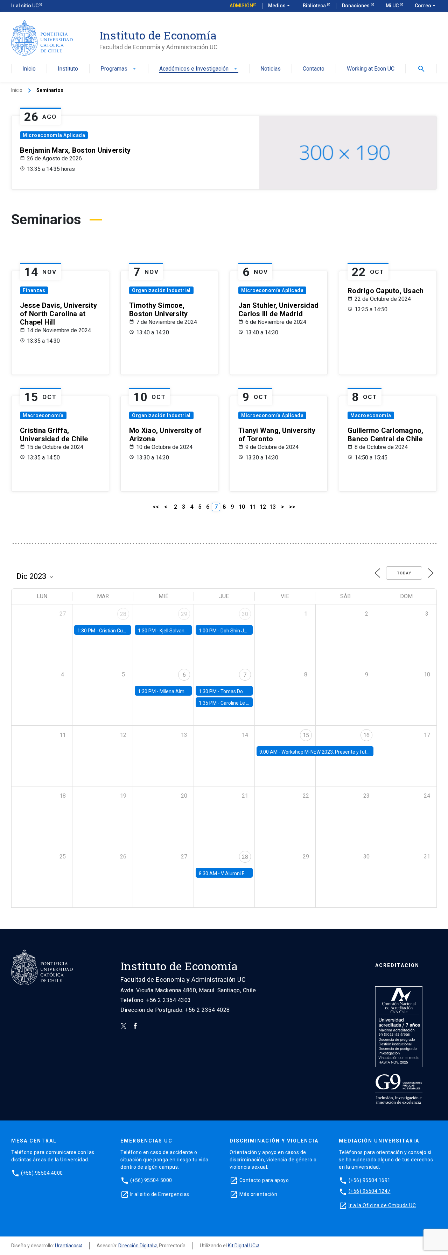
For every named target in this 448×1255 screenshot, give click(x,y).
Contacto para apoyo (264, 1180)
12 (263, 506)
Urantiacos (67, 1245)
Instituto (68, 69)
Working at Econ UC (370, 69)
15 (306, 735)
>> (292, 506)
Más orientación (258, 1194)
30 (245, 614)
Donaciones (356, 5)
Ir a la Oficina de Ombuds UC (382, 1205)
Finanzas (34, 290)
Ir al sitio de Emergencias (159, 1194)
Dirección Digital (135, 1245)
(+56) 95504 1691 (370, 1180)
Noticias (270, 69)
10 (242, 506)
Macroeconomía (43, 415)
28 (123, 614)
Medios (279, 5)
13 (273, 506)
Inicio (29, 69)
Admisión (241, 5)
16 (366, 735)
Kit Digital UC (241, 1245)
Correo (426, 5)
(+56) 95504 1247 (370, 1191)
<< (156, 506)
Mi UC (393, 5)
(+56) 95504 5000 (151, 1180)
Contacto (313, 69)
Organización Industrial (161, 290)
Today (404, 573)
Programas (118, 69)
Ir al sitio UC (24, 5)
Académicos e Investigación (198, 69)
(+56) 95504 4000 (42, 1172)
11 (253, 506)
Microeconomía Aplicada (54, 135)
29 (184, 614)
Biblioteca (315, 5)
